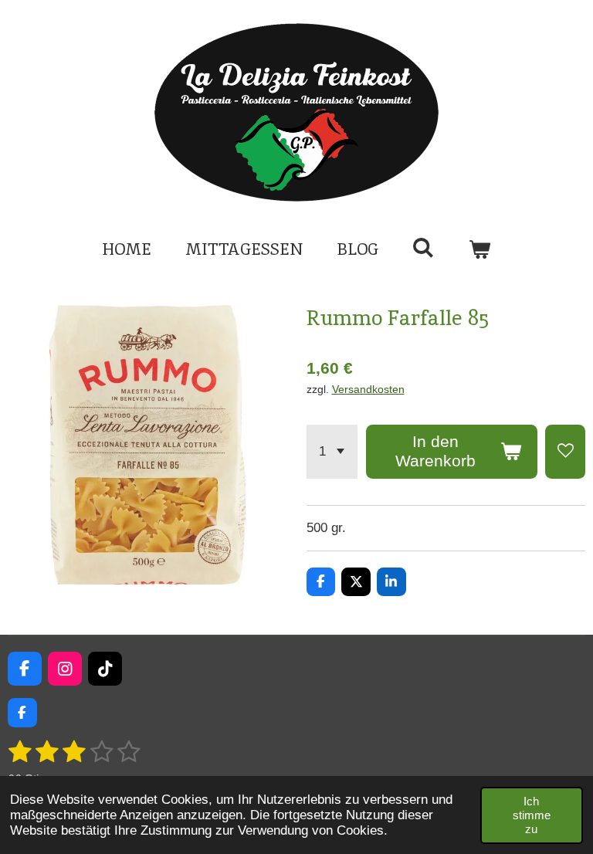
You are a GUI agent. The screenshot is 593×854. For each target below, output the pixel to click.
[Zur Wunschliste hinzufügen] (565, 452)
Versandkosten (368, 389)
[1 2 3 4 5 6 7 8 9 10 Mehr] (332, 452)
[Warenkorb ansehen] (480, 249)
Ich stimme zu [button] (532, 815)
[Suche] (423, 247)
